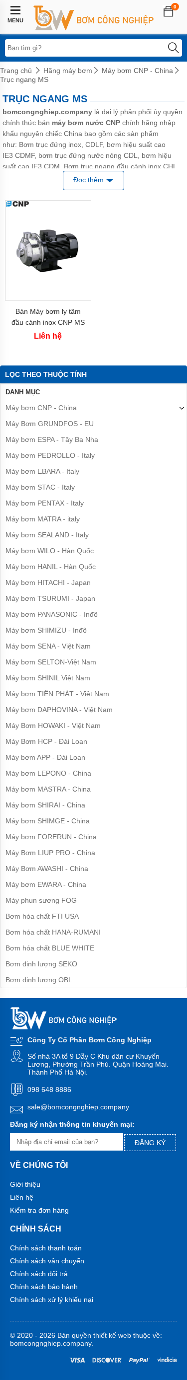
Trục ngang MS (24, 79)
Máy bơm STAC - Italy (40, 487)
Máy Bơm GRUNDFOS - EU (49, 424)
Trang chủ (16, 70)
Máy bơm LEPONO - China (48, 773)
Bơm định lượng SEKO (41, 964)
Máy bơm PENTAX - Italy (44, 503)
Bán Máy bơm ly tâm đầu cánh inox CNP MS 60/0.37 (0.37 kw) (48, 317)
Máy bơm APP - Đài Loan (45, 757)
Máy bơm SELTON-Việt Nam (50, 662)
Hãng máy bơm (67, 70)
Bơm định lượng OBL (38, 980)
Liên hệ (21, 1197)
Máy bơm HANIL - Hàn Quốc (50, 567)
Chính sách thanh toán (46, 1248)
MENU (15, 20)
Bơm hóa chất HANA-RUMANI (53, 932)
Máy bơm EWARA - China (45, 884)
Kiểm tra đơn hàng (39, 1210)
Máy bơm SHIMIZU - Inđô (46, 630)
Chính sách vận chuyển (47, 1261)
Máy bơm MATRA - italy (42, 519)
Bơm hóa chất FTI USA (42, 916)
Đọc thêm (89, 180)
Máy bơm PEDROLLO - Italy (50, 455)
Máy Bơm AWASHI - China (46, 868)
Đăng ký (150, 1143)
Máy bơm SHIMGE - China (47, 821)
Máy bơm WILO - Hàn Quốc (49, 551)
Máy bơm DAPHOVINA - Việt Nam (59, 710)
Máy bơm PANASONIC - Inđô (51, 614)
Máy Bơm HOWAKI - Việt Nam (53, 725)
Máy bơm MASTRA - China (48, 789)
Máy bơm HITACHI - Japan (48, 582)
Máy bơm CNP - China (137, 70)
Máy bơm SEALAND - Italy (47, 535)
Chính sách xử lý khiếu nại (51, 1300)
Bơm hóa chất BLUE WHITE (49, 948)
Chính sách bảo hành (44, 1287)
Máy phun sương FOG (41, 900)
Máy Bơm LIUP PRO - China (50, 853)
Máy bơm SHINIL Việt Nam (47, 678)
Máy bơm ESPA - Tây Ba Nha (51, 439)
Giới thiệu (25, 1184)
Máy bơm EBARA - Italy (42, 471)
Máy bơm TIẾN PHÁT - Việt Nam (57, 694)
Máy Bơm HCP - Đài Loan (46, 741)
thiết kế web (112, 1335)
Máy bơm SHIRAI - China (45, 805)
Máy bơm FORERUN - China (51, 837)
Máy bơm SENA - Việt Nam (48, 646)
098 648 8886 (49, 1089)
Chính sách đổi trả (39, 1274)
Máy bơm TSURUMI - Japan (50, 598)
